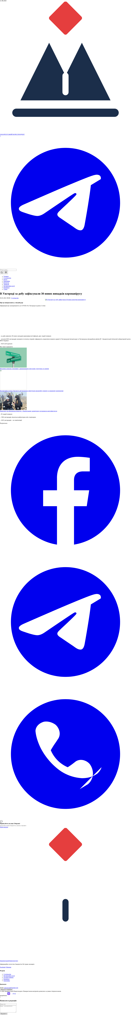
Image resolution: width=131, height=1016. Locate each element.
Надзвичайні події (9, 286)
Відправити (4, 1013)
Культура (6, 283)
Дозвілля (6, 284)
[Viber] (65, 819)
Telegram (8, 967)
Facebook (3, 967)
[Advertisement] (65, 320)
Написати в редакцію (6, 989)
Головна (6, 276)
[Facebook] (65, 555)
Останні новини (8, 977)
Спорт (5, 289)
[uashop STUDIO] (15, 995)
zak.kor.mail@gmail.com (11, 987)
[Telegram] (65, 268)
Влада (5, 279)
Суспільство (7, 278)
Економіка (7, 281)
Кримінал (6, 287)
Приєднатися (4, 827)
